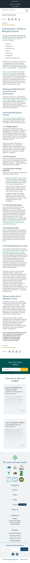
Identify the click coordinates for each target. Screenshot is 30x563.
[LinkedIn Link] (15, 19)
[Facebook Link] (19, 19)
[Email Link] (12, 19)
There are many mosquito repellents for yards (14, 118)
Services (15, 490)
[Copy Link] (9, 19)
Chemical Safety (15, 541)
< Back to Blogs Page (9, 15)
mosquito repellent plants (15, 178)
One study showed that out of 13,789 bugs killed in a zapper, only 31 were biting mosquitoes (13, 222)
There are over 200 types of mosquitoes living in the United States (14, 72)
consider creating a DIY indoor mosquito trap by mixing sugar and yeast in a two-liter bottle (15, 252)
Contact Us (15, 510)
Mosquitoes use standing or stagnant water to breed (15, 99)
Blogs (15, 500)
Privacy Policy (24, 559)
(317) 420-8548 (16, 4)
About (15, 495)
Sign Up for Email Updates (15, 363)
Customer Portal (15, 6)
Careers (15, 505)
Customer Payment (15, 533)
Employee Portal (15, 536)
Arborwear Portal (15, 538)
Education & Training (8, 25)
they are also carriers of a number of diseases (13, 39)
